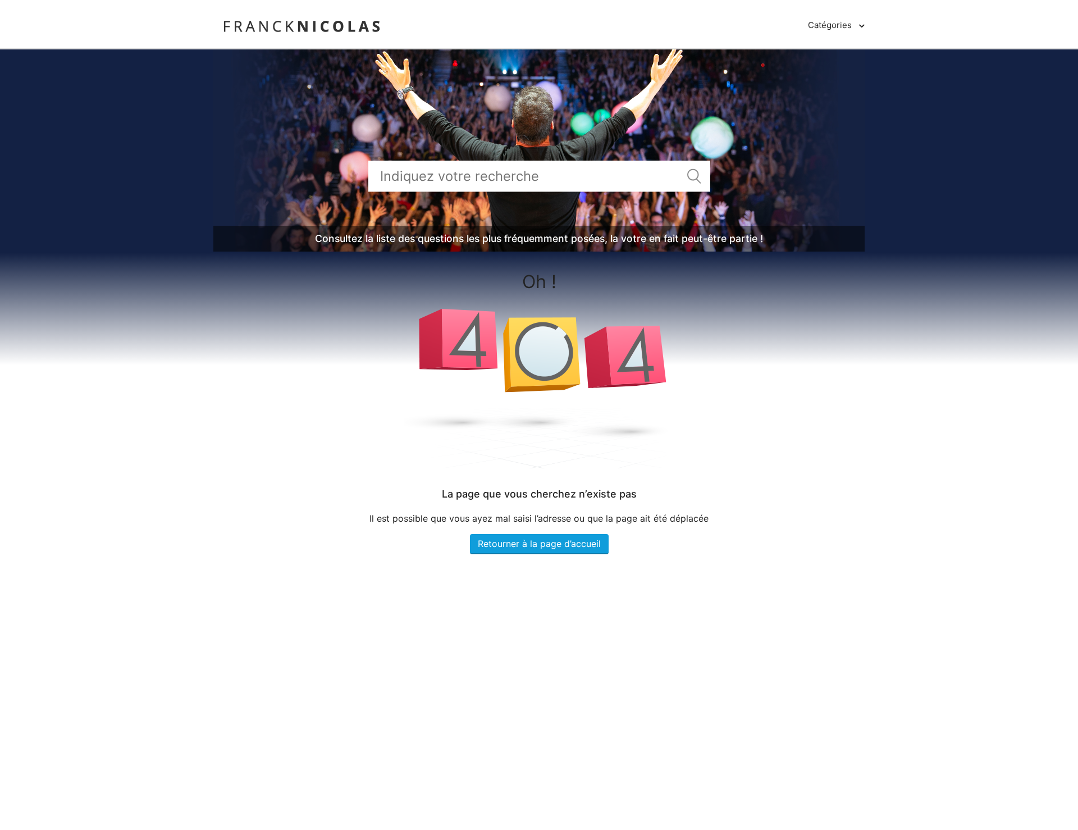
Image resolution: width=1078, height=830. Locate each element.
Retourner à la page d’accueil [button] (539, 543)
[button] (836, 25)
